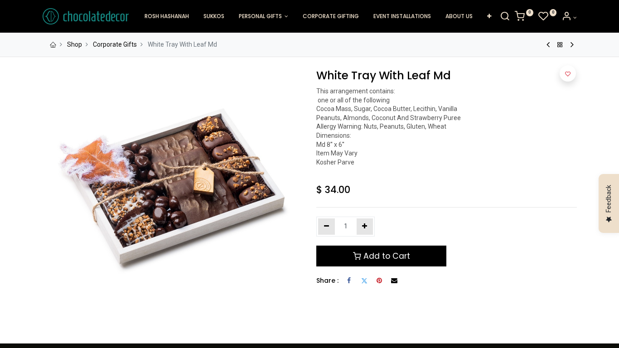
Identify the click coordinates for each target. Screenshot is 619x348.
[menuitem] (166, 16)
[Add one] (365, 226)
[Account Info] (568, 17)
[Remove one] (326, 226)
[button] (489, 16)
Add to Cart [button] (385, 256)
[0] (524, 17)
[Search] (505, 17)
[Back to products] (560, 44)
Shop (74, 44)
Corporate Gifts (115, 44)
